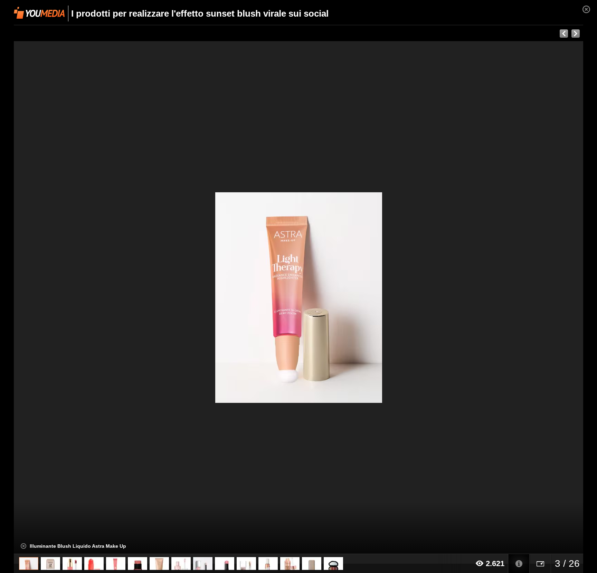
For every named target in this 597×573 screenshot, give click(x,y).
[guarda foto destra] (355, 297)
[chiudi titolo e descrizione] (23, 546)
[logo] (39, 13)
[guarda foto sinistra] (71, 297)
